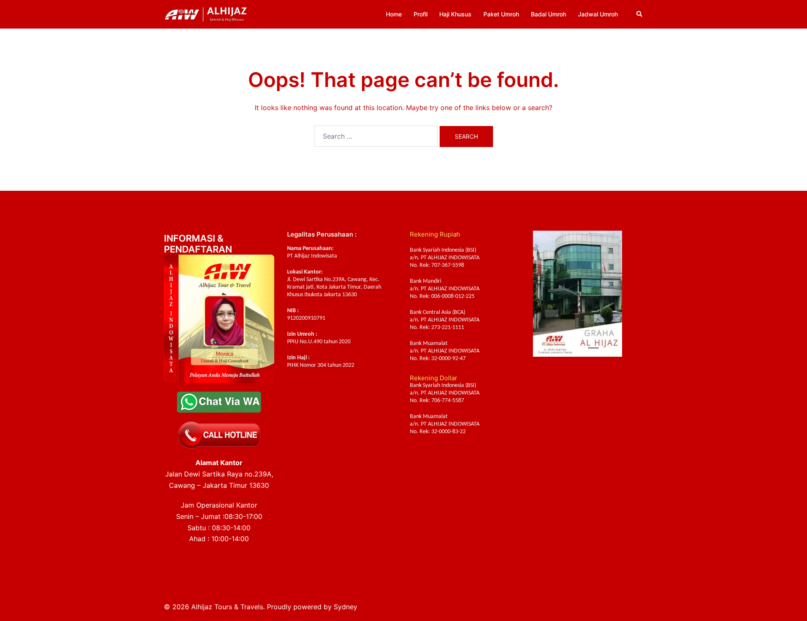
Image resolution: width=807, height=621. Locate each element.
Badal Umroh (548, 14)
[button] (639, 14)
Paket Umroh (501, 14)
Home (394, 14)
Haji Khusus (455, 14)
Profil (420, 14)
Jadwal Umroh (598, 14)
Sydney (345, 607)
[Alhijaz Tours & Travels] (206, 13)
